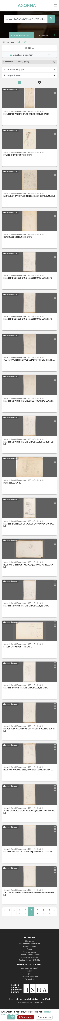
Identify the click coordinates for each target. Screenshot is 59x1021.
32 (49, 912)
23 (19, 912)
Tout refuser (27, 1017)
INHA (29, 971)
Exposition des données (30, 954)
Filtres (31, 48)
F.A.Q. (29, 949)
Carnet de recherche (29, 976)
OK (12, 1017)
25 (25, 912)
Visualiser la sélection (22, 54)
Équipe (30, 973)
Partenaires (29, 979)
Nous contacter (29, 952)
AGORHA (27, 5)
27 (31, 912)
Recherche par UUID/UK (29, 960)
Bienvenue (29, 941)
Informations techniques (29, 943)
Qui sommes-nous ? (29, 968)
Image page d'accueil (29, 957)
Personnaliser (44, 1017)
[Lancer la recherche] (51, 19)
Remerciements (29, 946)
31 (43, 912)
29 (37, 912)
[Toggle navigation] (56, 5)
